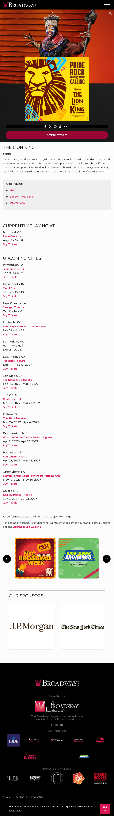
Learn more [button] (15, 810)
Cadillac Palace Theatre (17, 495)
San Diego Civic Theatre (18, 380)
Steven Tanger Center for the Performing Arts (31, 475)
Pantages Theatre (14, 360)
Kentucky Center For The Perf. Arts (24, 326)
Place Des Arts (12, 236)
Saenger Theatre (13, 307)
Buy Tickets (10, 244)
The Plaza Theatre (14, 418)
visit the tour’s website (27, 526)
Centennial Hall (12, 399)
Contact (20, 797)
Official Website (57, 135)
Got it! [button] (105, 809)
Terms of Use (36, 797)
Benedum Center (13, 269)
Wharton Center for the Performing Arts (28, 437)
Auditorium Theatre (15, 456)
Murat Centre (11, 288)
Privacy (7, 797)
